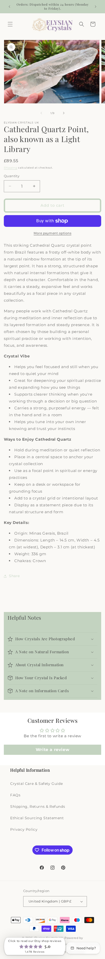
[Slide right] (63, 113)
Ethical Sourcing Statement (37, 818)
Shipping (10, 167)
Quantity (11, 176)
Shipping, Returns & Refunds (37, 806)
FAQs (15, 795)
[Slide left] (41, 113)
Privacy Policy (23, 829)
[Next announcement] (95, 6)
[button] (10, 24)
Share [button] (14, 576)
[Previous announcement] (9, 6)
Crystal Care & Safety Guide (36, 783)
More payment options (52, 233)
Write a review (52, 749)
